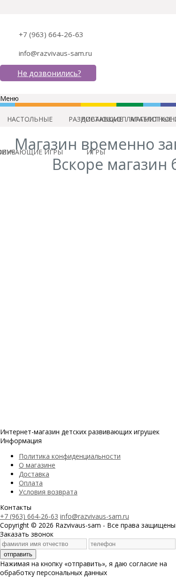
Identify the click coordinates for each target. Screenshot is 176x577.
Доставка (34, 473)
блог (152, 119)
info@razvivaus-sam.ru (55, 53)
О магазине (37, 465)
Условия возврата (48, 491)
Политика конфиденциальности (70, 456)
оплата (129, 119)
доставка (98, 119)
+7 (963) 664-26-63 (51, 34)
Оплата (31, 482)
